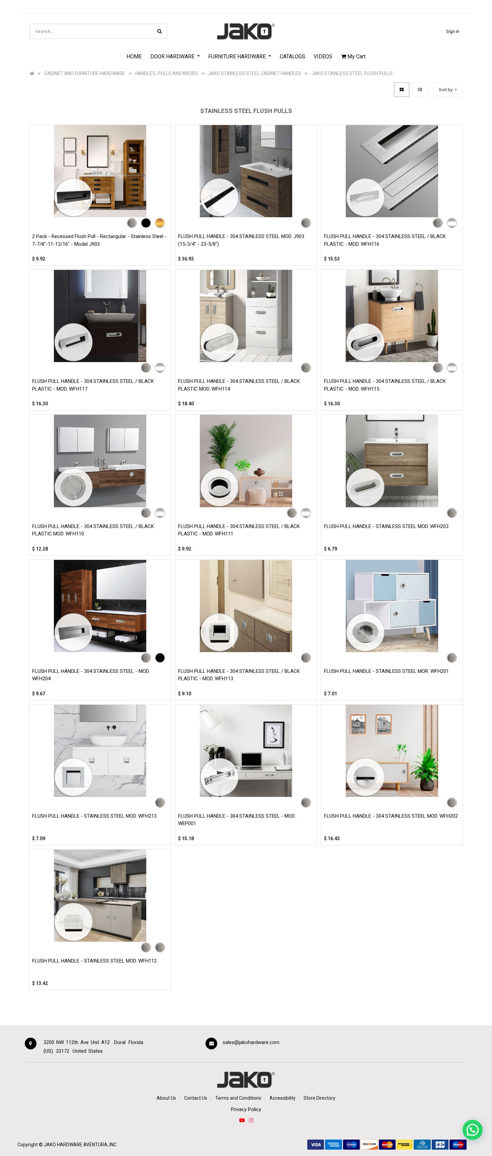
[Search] (159, 31)
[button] (447, 89)
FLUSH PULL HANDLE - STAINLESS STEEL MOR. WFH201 (386, 671)
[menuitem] (134, 56)
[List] (420, 89)
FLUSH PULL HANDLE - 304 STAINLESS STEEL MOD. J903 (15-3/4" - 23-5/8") (241, 240)
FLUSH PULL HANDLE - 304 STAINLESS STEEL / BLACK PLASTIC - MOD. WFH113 (239, 675)
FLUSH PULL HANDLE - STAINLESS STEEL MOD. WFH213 (94, 816)
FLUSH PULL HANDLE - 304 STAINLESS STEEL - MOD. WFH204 (91, 675)
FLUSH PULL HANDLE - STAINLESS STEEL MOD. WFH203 (386, 526)
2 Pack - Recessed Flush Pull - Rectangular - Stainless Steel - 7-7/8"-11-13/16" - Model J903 (99, 240)
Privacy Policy (246, 1109)
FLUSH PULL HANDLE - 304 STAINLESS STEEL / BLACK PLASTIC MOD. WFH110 (93, 530)
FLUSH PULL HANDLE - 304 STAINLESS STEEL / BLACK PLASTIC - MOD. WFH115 (385, 385)
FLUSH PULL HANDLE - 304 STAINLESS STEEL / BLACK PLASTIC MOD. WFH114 (239, 385)
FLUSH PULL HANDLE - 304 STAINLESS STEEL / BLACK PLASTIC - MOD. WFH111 (239, 530)
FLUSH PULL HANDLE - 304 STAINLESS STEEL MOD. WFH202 (391, 816)
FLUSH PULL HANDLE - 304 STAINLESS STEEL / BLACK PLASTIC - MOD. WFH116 (385, 240)
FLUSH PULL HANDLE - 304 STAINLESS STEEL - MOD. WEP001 (237, 820)
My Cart (355, 56)
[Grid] (401, 89)
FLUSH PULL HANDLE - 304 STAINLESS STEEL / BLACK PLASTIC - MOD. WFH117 (93, 385)
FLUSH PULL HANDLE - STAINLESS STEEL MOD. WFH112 (94, 961)
